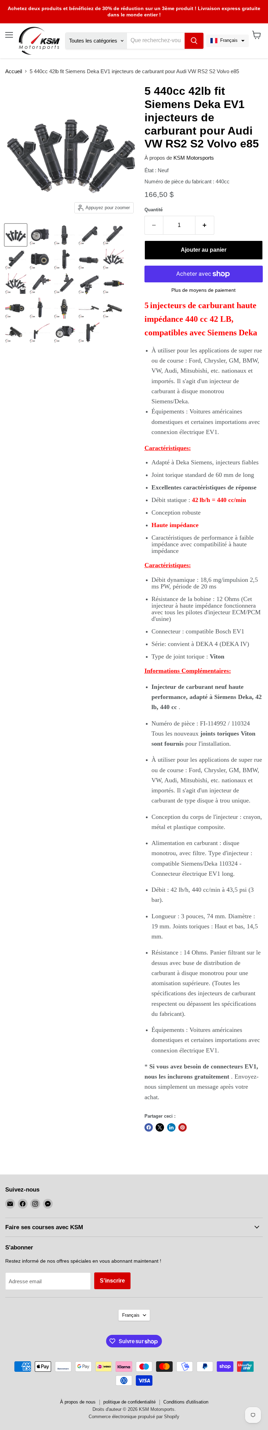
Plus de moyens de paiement (203, 290)
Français (131, 1315)
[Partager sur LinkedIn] (171, 1127)
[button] (227, 41)
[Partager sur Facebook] (148, 1127)
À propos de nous (78, 1402)
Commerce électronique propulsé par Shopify (134, 1416)
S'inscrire (112, 1281)
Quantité (153, 209)
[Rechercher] (194, 41)
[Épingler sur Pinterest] (182, 1127)
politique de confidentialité (129, 1402)
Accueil (13, 71)
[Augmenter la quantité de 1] (204, 225)
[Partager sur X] (160, 1127)
